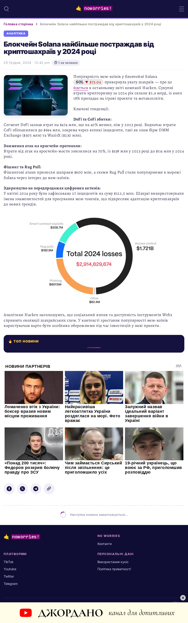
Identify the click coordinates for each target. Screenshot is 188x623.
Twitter (9, 576)
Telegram (11, 584)
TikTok (9, 562)
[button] (6, 9)
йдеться (80, 87)
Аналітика (15, 33)
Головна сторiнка (18, 24)
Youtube (10, 569)
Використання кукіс (113, 562)
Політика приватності (114, 569)
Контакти (104, 544)
